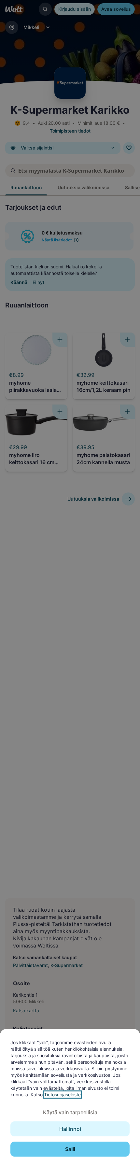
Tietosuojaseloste (62, 1094)
